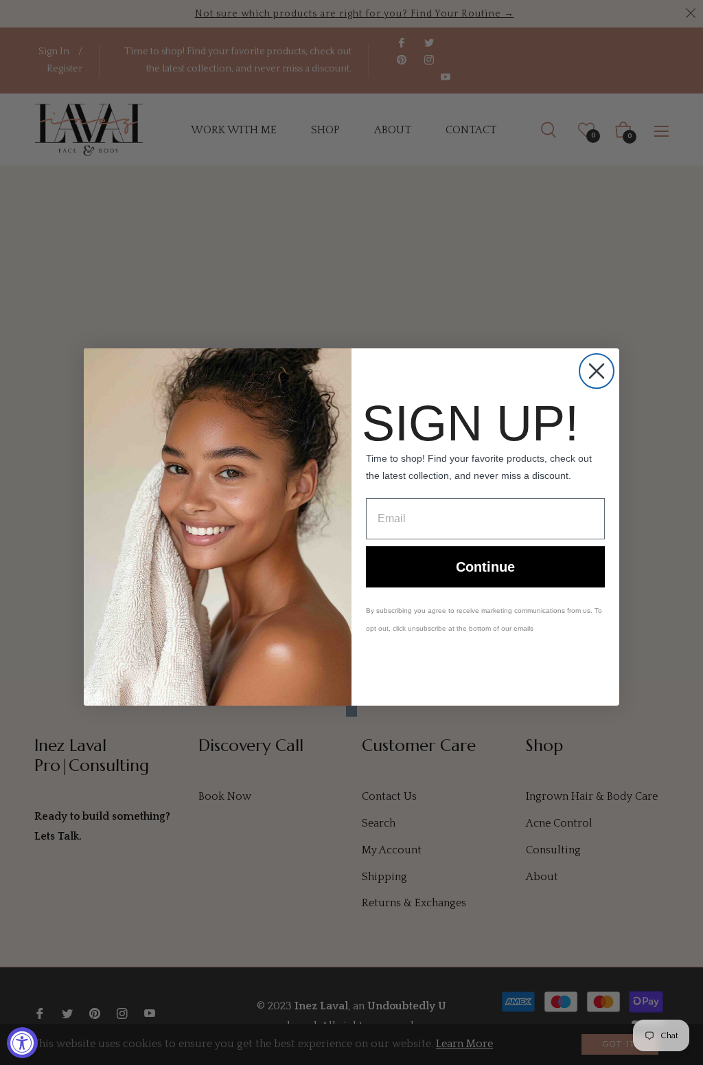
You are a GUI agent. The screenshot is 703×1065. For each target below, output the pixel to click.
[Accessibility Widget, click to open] (22, 1042)
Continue (485, 566)
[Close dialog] (596, 371)
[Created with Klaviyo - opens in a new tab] (351, 711)
